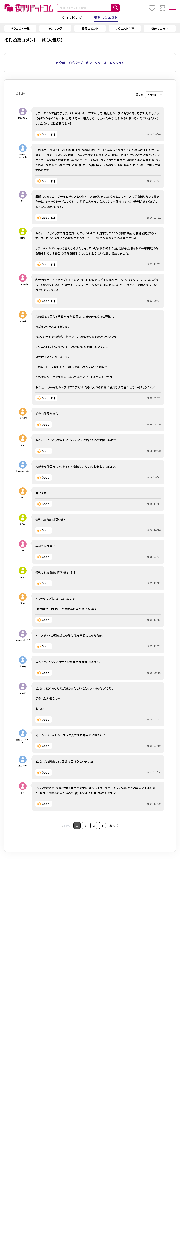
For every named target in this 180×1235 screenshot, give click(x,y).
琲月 (22, 603)
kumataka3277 (23, 640)
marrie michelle (22, 155)
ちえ (23, 792)
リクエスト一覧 (20, 28)
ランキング (55, 28)
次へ (112, 825)
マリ (23, 201)
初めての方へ (159, 28)
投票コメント (90, 28)
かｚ (23, 497)
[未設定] (22, 418)
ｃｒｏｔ (23, 577)
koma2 (23, 321)
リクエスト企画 (124, 28)
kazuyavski (22, 471)
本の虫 (22, 666)
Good (48, 134)
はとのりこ (23, 117)
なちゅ (23, 524)
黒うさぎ (22, 766)
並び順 (139, 94)
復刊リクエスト (106, 17)
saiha (23, 237)
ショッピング (72, 17)
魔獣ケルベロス (22, 740)
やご (23, 444)
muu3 (23, 692)
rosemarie (22, 284)
